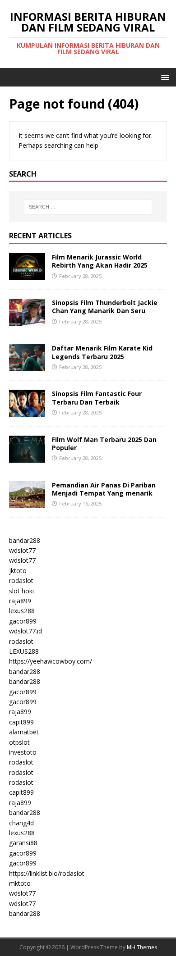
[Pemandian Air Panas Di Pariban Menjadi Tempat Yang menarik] (27, 502)
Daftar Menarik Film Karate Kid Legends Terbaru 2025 (102, 352)
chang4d (21, 823)
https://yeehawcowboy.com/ (50, 661)
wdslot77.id (25, 631)
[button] (163, 76)
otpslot (19, 742)
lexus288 (22, 610)
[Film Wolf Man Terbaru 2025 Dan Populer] (27, 457)
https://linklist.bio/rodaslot (46, 873)
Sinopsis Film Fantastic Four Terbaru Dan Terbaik (97, 397)
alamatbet (24, 732)
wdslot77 (22, 550)
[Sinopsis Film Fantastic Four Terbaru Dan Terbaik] (27, 411)
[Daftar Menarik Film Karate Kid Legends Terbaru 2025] (27, 366)
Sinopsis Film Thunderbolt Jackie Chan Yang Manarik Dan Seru (104, 306)
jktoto (18, 570)
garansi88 (23, 842)
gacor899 (23, 621)
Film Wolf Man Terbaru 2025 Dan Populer (104, 443)
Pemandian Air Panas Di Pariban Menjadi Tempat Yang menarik (104, 489)
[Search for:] (88, 206)
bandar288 (24, 540)
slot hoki (21, 591)
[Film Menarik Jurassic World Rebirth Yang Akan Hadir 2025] (27, 275)
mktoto (20, 883)
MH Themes (142, 947)
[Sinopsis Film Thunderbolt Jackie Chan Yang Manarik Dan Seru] (27, 320)
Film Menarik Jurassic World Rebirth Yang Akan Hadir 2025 (100, 261)
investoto (23, 752)
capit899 (21, 722)
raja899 (20, 600)
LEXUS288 (24, 651)
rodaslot (21, 580)
